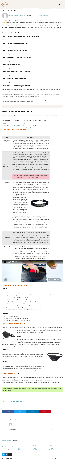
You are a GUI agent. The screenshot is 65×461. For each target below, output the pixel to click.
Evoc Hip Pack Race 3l (16, 125)
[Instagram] (10, 454)
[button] (60, 4)
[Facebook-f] (6, 454)
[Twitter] (3, 454)
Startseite (4, 440)
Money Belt (45, 246)
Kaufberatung (9, 440)
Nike (26, 222)
